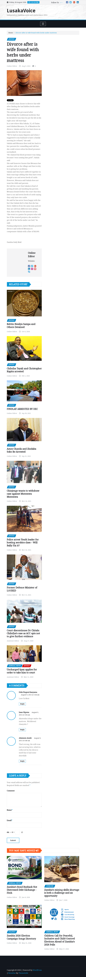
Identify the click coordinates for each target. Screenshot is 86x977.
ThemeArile (23, 973)
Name (9, 810)
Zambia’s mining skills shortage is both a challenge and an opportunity (61, 893)
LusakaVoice (21, 10)
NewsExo (12, 973)
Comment (11, 791)
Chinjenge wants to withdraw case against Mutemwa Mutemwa (23, 493)
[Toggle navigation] (43, 24)
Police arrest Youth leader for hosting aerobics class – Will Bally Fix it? (23, 542)
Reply (22, 704)
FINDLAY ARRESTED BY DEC (22, 409)
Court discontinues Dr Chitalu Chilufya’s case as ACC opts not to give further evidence (23, 633)
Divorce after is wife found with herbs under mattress (36, 33)
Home (10, 33)
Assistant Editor (13, 641)
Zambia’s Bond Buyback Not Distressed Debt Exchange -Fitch (22, 890)
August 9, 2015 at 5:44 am (30, 695)
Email (9, 820)
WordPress (37, 970)
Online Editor (12, 66)
